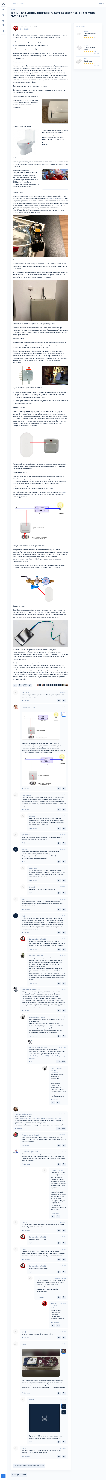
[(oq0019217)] (40, 685)
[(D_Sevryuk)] (56, 685)
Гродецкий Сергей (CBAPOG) (31, 1152)
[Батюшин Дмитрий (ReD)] (38, 685)
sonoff (24, 497)
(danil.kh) (25, 899)
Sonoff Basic (88, 61)
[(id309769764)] (48, 685)
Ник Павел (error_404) (36, 956)
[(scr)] (59, 685)
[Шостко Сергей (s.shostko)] (67, 685)
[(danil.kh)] (55, 685)
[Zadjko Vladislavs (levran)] (65, 685)
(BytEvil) (31, 1399)
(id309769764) (26, 835)
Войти (101, 3)
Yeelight (64, 492)
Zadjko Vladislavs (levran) (37, 1017)
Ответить (27, 700)
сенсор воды (38, 612)
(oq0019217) (26, 692)
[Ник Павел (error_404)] (63, 685)
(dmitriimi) (25, 849)
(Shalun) (24, 1222)
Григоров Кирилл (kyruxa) (30, 1135)
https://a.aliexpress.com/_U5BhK (30, 1118)
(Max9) (24, 1344)
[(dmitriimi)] (52, 685)
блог (14, 483)
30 (26, 685)
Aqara (32, 37)
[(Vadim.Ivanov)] (44, 685)
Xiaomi (26, 37)
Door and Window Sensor (90, 34)
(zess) (24, 1249)
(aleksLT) (32, 816)
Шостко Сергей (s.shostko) (23, 1114)
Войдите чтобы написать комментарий (30, 1466)
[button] (3, 31)
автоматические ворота (55, 198)
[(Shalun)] (61, 685)
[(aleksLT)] (50, 685)
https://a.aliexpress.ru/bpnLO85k (39, 1056)
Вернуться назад (19, 1475)
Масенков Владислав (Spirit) (31, 989)
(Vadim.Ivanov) (26, 795)
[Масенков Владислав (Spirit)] (46, 685)
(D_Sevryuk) (33, 868)
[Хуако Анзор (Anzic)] (42, 685)
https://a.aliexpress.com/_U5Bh (51, 1118)
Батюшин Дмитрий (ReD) (28, 27)
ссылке (41, 672)
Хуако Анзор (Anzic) (28, 707)
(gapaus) (32, 887)
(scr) (23, 916)
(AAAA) (53, 1170)
